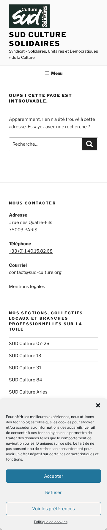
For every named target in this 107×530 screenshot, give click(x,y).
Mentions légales (27, 286)
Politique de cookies (50, 522)
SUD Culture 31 (25, 367)
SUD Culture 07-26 (29, 343)
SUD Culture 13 (25, 355)
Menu (56, 73)
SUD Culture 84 (25, 380)
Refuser (53, 492)
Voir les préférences (53, 508)
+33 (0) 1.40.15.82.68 (31, 251)
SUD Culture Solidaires (38, 39)
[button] (98, 405)
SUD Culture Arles (28, 392)
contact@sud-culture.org (35, 272)
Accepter (53, 476)
